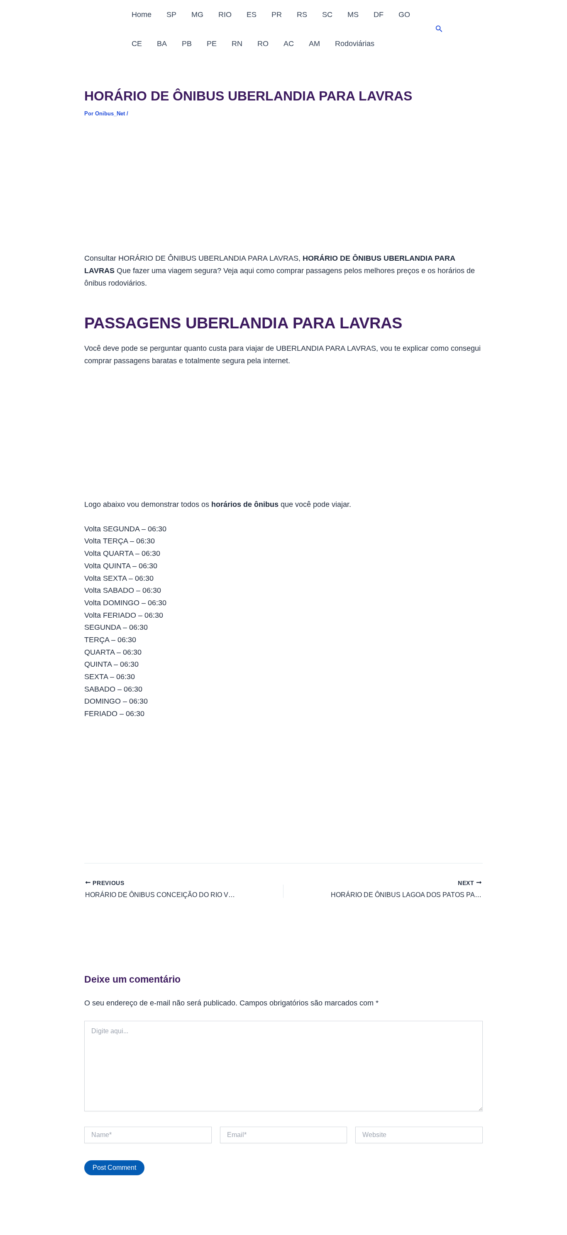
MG (197, 14)
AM (314, 43)
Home (142, 14)
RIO (225, 14)
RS (302, 14)
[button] (439, 29)
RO (263, 43)
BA (162, 43)
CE (137, 43)
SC (327, 14)
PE (212, 43)
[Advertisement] (283, 191)
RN (237, 43)
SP (171, 14)
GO (404, 14)
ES (252, 14)
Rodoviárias (354, 43)
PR (276, 14)
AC (289, 43)
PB (187, 43)
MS (353, 14)
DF (379, 14)
